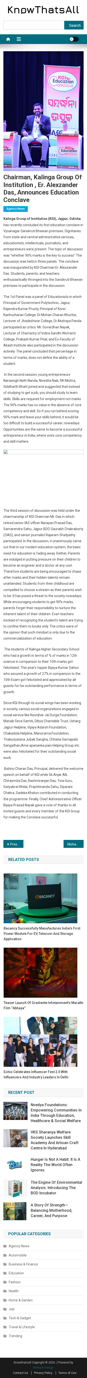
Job (11, 1309)
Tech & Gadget (20, 1318)
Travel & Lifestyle (22, 1327)
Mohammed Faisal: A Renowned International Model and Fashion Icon (75, 844)
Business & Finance (23, 1264)
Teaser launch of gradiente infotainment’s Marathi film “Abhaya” (43, 1005)
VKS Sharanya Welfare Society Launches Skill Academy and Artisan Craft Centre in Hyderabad (55, 1140)
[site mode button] (74, 39)
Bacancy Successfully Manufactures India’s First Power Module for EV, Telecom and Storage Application (42, 933)
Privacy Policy (43, 1373)
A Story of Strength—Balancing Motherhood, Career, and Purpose (51, 1210)
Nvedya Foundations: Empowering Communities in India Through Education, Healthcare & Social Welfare (56, 1113)
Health (14, 1291)
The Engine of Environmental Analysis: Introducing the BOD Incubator (56, 1187)
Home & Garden (21, 1300)
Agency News (15, 208)
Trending (15, 1336)
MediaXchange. (43, 1367)
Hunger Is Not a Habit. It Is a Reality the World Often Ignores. (55, 1164)
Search (75, 25)
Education (16, 1273)
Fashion (15, 1282)
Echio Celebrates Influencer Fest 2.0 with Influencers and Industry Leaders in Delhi (36, 1074)
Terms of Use (67, 1373)
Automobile (18, 1255)
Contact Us (20, 1373)
